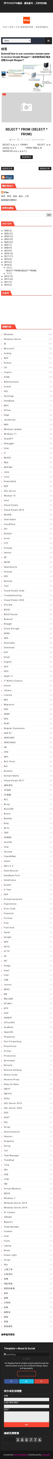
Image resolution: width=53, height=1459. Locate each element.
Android (8, 619)
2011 (6, 282)
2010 (6, 285)
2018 (6, 253)
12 (8, 268)
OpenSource (10, 567)
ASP (6, 358)
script (7, 1260)
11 (8, 273)
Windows (9, 334)
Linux (7, 477)
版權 (6, 1298)
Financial (9, 913)
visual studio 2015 (14, 510)
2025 (6, 233)
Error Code (10, 909)
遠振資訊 (8, 785)
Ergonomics (10, 904)
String (7, 1146)
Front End (9, 927)
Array (7, 804)
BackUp (8, 818)
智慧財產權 (9, 1288)
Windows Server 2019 (15, 1207)
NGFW (7, 562)
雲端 (6, 1321)
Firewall (8, 548)
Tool (6, 586)
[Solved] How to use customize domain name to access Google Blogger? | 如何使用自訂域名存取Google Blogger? (25, 57)
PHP (6, 709)
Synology (9, 396)
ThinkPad (9, 1160)
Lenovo (8, 984)
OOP (6, 1013)
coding (7, 353)
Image (7, 966)
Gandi (7, 932)
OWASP (8, 1018)
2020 (6, 248)
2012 (6, 279)
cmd (6, 500)
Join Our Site (27, 1373)
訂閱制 (7, 1302)
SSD (6, 1113)
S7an (6, 192)
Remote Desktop (13, 1070)
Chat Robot (10, 519)
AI (5, 344)
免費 (6, 1279)
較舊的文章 (45, 168)
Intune (7, 685)
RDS (6, 719)
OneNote (8, 1027)
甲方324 (8, 605)
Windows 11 (10, 434)
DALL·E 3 (8, 866)
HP (5, 557)
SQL (6, 391)
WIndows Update (13, 429)
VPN (6, 752)
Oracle (7, 386)
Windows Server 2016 (15, 1203)
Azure (7, 814)
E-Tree (7, 890)
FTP (6, 543)
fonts (7, 1241)
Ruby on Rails (11, 1084)
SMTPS (8, 1094)
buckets (8, 771)
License (8, 695)
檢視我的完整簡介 (9, 200)
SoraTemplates (21, 1455)
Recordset (9, 1060)
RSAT (7, 723)
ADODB (8, 515)
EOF (6, 652)
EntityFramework (13, 899)
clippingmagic (11, 1227)
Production (10, 1056)
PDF (6, 576)
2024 (6, 236)
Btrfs (7, 828)
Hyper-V (8, 676)
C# (5, 367)
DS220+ (8, 534)
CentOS (8, 842)
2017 (6, 256)
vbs (6, 1265)
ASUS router (11, 614)
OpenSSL (9, 1032)
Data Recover (11, 871)
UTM (6, 1179)
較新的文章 (7, 168)
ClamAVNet (10, 856)
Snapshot (9, 1141)
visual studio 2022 (14, 600)
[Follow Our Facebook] (11, 1381)
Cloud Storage (12, 628)
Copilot (8, 372)
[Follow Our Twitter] (26, 1381)
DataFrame (10, 880)
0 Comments (39, 140)
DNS (6, 638)
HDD (6, 942)
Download (9, 647)
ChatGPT (9, 439)
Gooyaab (46, 1455)
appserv (8, 1222)
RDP (6, 486)
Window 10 (10, 496)
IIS (5, 956)
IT (5, 453)
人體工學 (8, 1269)
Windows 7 (10, 1198)
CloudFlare (10, 524)
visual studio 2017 (14, 780)
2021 (6, 245)
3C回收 (7, 790)
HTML (7, 377)
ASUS (7, 610)
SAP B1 (8, 733)
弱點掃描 (8, 1283)
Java (6, 472)
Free (6, 923)
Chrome (8, 852)
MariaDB (8, 999)
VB (5, 747)
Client (7, 861)
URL (6, 1170)
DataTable (9, 643)
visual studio (11, 505)
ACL (6, 799)
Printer (8, 1051)
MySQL (7, 458)
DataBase (9, 401)
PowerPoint (10, 1046)
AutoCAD (9, 809)
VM (5, 1184)
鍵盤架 (7, 1312)
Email (7, 657)
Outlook (8, 572)
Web (6, 462)
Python (8, 363)
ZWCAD (8, 1217)
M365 (7, 989)
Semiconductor (12, 1132)
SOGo (7, 1098)
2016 (6, 259)
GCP (6, 667)
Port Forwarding (12, 1041)
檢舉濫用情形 (8, 1334)
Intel (6, 975)
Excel (7, 538)
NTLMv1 (8, 1003)
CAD (6, 833)
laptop (7, 1246)
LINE (6, 980)
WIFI (6, 757)
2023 (6, 239)
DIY (6, 529)
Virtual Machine (12, 1189)
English (8, 662)
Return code (11, 1075)
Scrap (7, 1127)
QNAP (7, 714)
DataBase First (12, 875)
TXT (6, 1151)
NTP (6, 1008)
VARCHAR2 (10, 742)
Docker (7, 885)
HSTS (7, 947)
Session (8, 1136)
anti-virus (9, 761)
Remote (8, 581)
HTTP (7, 951)
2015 (6, 262)
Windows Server (12, 339)
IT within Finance (13, 681)
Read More (26, 157)
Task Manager (11, 1155)
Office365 (9, 1022)
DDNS (7, 633)
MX (5, 994)
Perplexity (9, 1037)
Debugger (9, 443)
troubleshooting (13, 595)
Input (7, 970)
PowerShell (10, 481)
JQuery (8, 690)
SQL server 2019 (13, 1103)
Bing (6, 823)
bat (6, 766)
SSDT (7, 1117)
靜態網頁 (8, 1326)
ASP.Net (8, 467)
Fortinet (8, 918)
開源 (6, 1317)
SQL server (10, 491)
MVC (6, 405)
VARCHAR (9, 738)
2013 (6, 276)
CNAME (8, 837)
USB (6, 1174)
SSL (6, 1122)
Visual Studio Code (14, 591)
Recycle (8, 1065)
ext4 (6, 1236)
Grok (6, 448)
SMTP (7, 1089)
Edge (6, 415)
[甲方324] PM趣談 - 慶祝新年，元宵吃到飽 (25, 3)
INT (6, 961)
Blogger (8, 624)
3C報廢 (7, 795)
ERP (6, 894)
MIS (6, 700)
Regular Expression (14, 728)
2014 (6, 265)
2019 (6, 251)
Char (6, 847)
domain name (11, 776)
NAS (6, 424)
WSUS (7, 1193)
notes (7, 1250)
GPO (6, 671)
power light (10, 1255)
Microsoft (9, 348)
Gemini (7, 552)
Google (7, 937)
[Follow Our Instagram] (41, 1381)
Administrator (11, 382)
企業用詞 (8, 1274)
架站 (6, 1293)
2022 (6, 242)
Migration (9, 704)
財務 (6, 1307)
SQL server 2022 (13, 1108)
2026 (6, 230)
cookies (8, 1231)
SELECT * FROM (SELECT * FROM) (21, 270)
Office (7, 410)
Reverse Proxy (12, 1079)
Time (6, 1165)
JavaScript (10, 420)
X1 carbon (9, 1212)
